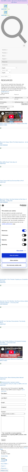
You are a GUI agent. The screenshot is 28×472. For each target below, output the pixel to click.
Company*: (4, 407)
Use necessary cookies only (14, 265)
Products (4, 53)
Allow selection (14, 260)
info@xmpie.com (5, 91)
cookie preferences (7, 224)
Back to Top (5, 470)
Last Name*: (4, 398)
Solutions (4, 50)
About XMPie (4, 463)
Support (4, 59)
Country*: (3, 411)
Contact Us (4, 65)
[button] (9, 68)
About (3, 56)
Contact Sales (4, 456)
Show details (20, 250)
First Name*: (4, 393)
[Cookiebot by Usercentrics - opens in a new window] (20, 205)
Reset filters (24, 104)
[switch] (24, 235)
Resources (4, 62)
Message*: (3, 415)
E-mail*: (3, 402)
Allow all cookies (14, 255)
